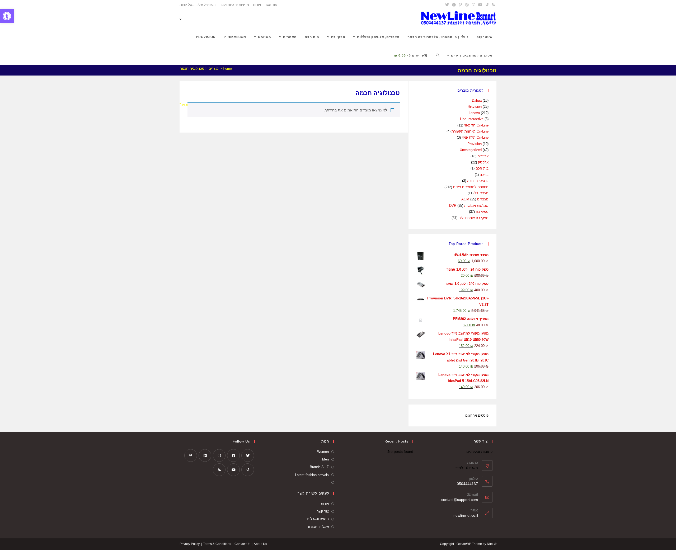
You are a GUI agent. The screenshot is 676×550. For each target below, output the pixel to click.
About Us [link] (260, 544)
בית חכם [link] (482, 168)
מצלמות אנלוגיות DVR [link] (469, 206)
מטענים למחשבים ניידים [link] (471, 187)
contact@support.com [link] (459, 499)
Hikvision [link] (475, 107)
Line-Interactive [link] (471, 119)
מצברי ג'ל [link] (482, 193)
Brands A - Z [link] (319, 467)
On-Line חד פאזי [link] (476, 125)
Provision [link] (474, 144)
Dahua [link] (477, 100)
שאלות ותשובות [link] (318, 527)
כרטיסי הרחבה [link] (478, 181)
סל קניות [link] (186, 5)
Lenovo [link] (474, 113)
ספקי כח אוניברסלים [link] (473, 218)
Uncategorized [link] (471, 150)
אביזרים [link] (483, 156)
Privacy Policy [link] (190, 544)
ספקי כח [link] (482, 212)
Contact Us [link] (242, 544)
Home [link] (227, 68)
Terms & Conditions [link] (217, 544)
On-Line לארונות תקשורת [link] (470, 131)
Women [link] (323, 452)
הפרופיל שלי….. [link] (203, 5)
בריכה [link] (484, 175)
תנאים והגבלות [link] (318, 519)
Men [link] (325, 459)
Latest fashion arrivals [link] (312, 475)
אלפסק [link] (483, 162)
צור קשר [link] (271, 5)
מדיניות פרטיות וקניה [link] (234, 5)
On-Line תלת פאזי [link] (475, 137)
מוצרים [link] (214, 68)
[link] (7, 16)
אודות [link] (257, 5)
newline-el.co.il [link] (465, 515)
